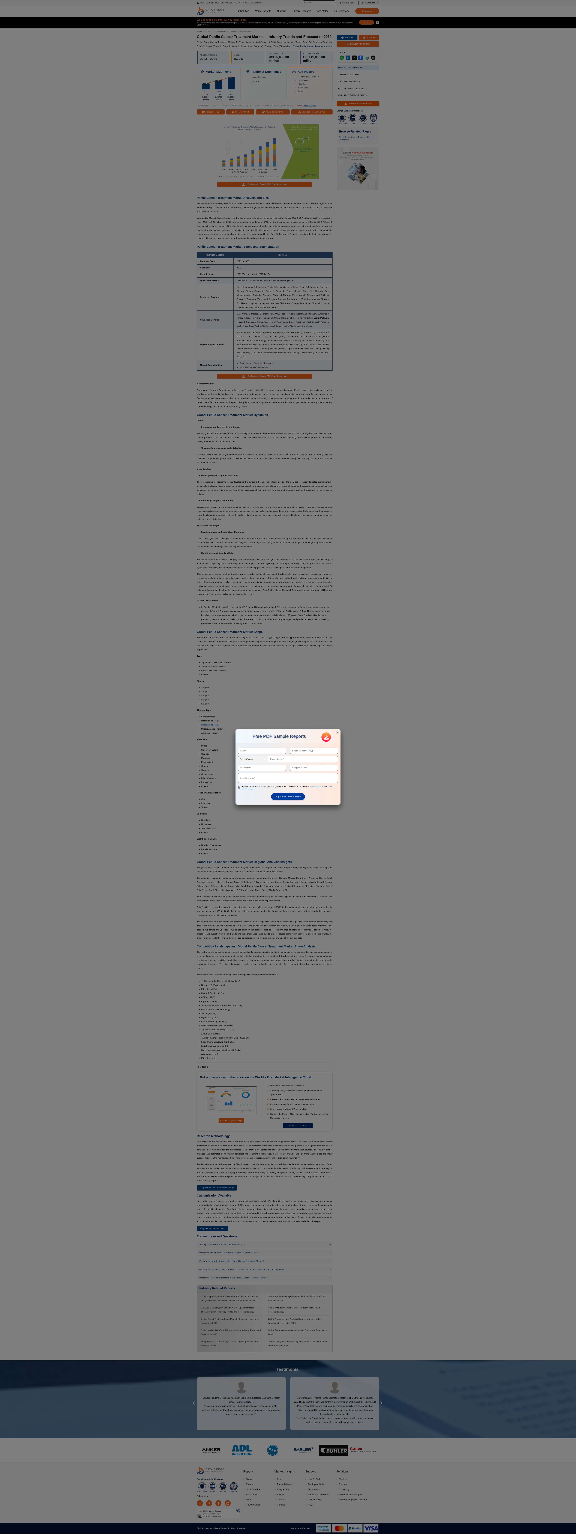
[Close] (337, 732)
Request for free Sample (288, 796)
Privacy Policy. (317, 787)
